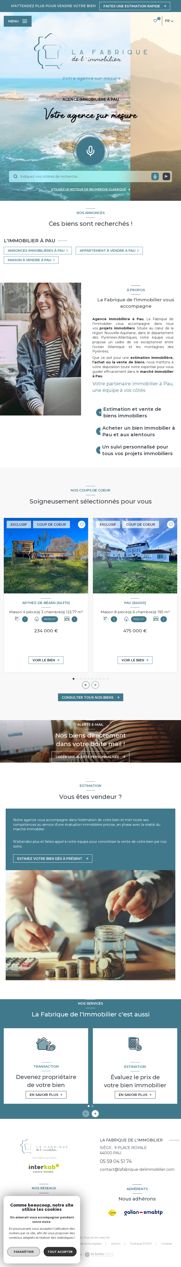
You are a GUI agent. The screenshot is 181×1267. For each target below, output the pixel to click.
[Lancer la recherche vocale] (90, 150)
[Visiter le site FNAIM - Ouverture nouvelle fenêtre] (112, 1213)
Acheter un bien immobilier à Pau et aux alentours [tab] (138, 431)
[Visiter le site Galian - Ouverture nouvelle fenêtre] (143, 1213)
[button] (95, 685)
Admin (115, 1243)
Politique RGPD (141, 1243)
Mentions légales (90, 1243)
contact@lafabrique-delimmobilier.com (137, 1169)
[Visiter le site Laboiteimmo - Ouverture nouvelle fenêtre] (98, 1255)
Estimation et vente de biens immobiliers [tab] (132, 412)
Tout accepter (60, 1252)
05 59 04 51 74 (116, 1161)
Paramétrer (24, 1252)
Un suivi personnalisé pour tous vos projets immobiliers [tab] (137, 450)
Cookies (166, 1243)
